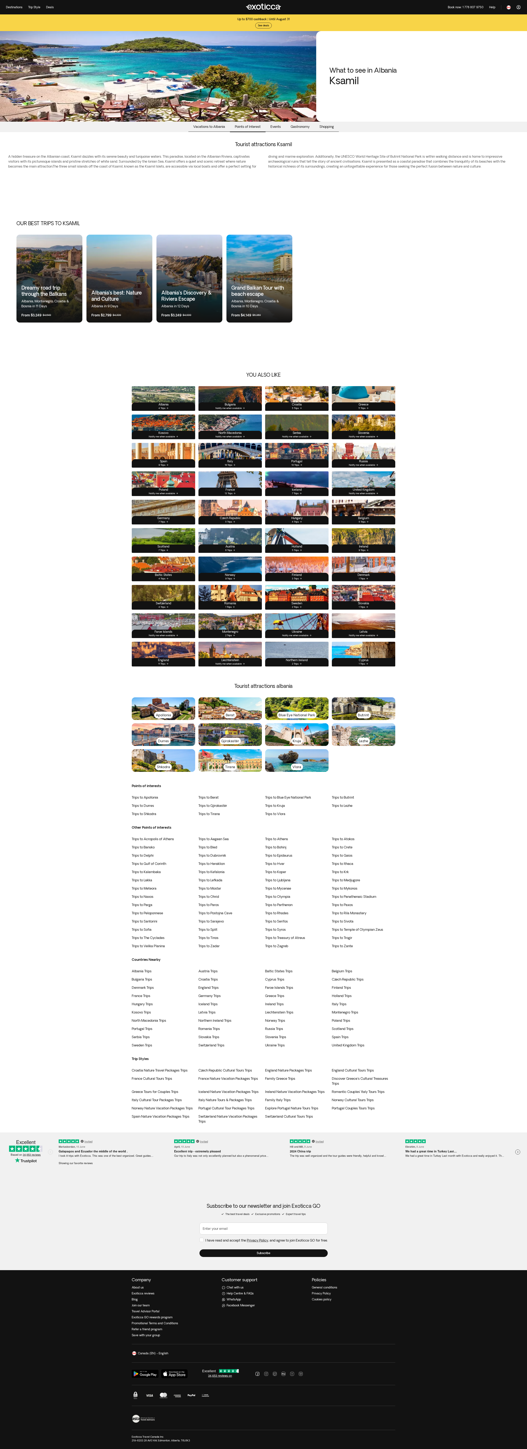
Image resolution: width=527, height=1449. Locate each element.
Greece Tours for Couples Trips (155, 1092)
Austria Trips (208, 971)
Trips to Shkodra (144, 814)
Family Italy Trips (278, 1100)
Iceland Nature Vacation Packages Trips (228, 1092)
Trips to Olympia (277, 896)
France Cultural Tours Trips (152, 1078)
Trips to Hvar (274, 863)
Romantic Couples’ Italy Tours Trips (358, 1092)
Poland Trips (341, 1020)
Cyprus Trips (274, 979)
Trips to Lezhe (342, 805)
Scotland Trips (342, 1029)
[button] (263, 1253)
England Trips (208, 987)
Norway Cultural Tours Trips (353, 1100)
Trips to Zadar (209, 946)
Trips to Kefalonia (211, 872)
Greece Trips (274, 996)
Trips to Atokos (343, 839)
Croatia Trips (208, 979)
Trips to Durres (143, 805)
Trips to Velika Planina (148, 946)
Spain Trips (340, 1037)
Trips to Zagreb (276, 946)
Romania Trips (209, 1029)
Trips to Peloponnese (147, 913)
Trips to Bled (207, 847)
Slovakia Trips (208, 1037)
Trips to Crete (342, 847)
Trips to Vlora (275, 814)
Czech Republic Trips (348, 979)
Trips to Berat (208, 797)
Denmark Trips (143, 987)
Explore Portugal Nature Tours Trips (291, 1108)
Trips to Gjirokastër (212, 805)
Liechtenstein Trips (279, 1012)
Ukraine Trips (275, 1045)
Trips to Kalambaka (146, 872)
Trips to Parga (142, 905)
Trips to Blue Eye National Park (288, 797)
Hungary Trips (142, 1004)
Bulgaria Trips (142, 979)
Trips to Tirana (209, 814)
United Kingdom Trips (348, 1045)
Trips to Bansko (143, 847)
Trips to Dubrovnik (212, 855)
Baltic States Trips (279, 971)
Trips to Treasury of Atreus (285, 938)
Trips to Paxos (342, 905)
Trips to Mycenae (278, 888)
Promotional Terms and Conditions (155, 1323)
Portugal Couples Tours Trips (353, 1108)
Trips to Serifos (276, 921)
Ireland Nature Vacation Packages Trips (295, 1092)
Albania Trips (142, 971)
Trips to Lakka (142, 880)
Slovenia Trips (275, 1037)
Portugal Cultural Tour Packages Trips (226, 1108)
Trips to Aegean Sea (213, 839)
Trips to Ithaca (342, 863)
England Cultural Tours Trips (353, 1070)
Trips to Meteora (144, 888)
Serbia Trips (141, 1037)
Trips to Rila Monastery (349, 913)
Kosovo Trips (141, 1012)
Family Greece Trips (280, 1078)
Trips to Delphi (143, 855)
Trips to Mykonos (344, 888)
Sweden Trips (142, 1045)
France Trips (141, 996)
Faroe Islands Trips (279, 987)
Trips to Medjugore (346, 880)
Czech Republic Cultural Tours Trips (225, 1070)
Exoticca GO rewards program (152, 1317)
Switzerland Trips (211, 1045)
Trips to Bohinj (275, 847)
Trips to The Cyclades (148, 938)
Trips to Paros (208, 905)
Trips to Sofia (142, 929)
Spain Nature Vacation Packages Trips (160, 1116)
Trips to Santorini (144, 921)
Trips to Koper (275, 872)
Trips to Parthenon (279, 905)
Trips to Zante (342, 946)
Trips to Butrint (343, 797)
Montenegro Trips (345, 1012)
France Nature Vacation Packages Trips (228, 1078)
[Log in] (518, 7)
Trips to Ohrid (208, 896)
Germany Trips (209, 996)
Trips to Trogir (342, 938)
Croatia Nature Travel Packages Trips (160, 1070)
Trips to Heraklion (211, 863)
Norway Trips (275, 1020)
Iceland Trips (208, 1004)
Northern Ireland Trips (214, 1020)
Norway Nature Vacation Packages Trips (162, 1108)
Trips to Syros (275, 929)
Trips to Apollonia (145, 797)
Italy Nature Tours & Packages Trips (225, 1100)
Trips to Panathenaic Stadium (354, 896)
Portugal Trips (142, 1029)
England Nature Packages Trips (288, 1070)
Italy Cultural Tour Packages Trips (157, 1100)
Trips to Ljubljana (277, 880)
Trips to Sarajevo (211, 921)
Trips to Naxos (142, 896)
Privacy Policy (257, 1240)
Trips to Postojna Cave (215, 913)
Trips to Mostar (209, 888)
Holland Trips (342, 996)
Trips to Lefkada (210, 880)
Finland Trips (341, 987)
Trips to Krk (340, 872)
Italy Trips (339, 1004)
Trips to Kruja (275, 805)
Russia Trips (274, 1029)
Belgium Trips (342, 971)
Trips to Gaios (342, 855)
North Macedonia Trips (149, 1020)
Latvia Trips (207, 1012)
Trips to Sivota (342, 921)
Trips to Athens (276, 839)
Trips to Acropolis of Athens (153, 839)
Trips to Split (207, 929)
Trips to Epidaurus (278, 855)
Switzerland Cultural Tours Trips (289, 1116)
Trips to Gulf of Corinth (149, 863)
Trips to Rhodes (276, 913)
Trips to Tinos (208, 938)
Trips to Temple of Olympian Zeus (357, 929)
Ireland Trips (274, 1004)
